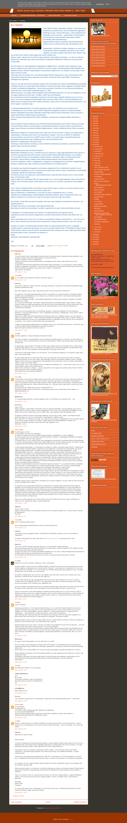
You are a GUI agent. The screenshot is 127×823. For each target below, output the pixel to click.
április (96, 165)
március (97, 227)
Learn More (100, 4)
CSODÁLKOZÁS (98, 204)
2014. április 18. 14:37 (21, 670)
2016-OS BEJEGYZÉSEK (98, 66)
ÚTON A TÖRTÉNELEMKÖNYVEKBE (102, 184)
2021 (94, 128)
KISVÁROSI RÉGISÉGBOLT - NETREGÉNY (32, 15)
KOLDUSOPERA (98, 172)
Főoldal (47, 802)
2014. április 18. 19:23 (21, 693)
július (96, 158)
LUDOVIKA (97, 224)
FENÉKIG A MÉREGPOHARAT (102, 174)
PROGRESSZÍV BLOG (97, 441)
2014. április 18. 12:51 (21, 662)
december (97, 146)
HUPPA (93, 430)
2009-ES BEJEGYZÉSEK (98, 47)
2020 (94, 130)
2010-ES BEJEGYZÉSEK (98, 49)
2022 (94, 125)
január (96, 232)
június (96, 160)
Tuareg (17, 275)
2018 (94, 135)
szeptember (98, 153)
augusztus (98, 156)
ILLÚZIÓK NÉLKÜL (99, 179)
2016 (94, 140)
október (97, 151)
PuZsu (17, 377)
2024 (94, 121)
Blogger (71, 819)
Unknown (17, 429)
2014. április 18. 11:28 (21, 635)
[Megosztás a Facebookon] (42, 246)
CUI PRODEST (98, 176)
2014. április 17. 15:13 (21, 373)
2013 (94, 234)
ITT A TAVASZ (98, 201)
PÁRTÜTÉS (97, 208)
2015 (94, 142)
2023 (94, 123)
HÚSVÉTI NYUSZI (99, 190)
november (97, 149)
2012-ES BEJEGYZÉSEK (98, 55)
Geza (16, 560)
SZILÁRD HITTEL (99, 197)
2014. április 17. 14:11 (21, 272)
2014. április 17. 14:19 (21, 330)
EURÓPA (96, 199)
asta (16, 333)
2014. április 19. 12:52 (21, 792)
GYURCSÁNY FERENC (70, 15)
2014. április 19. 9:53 (20, 729)
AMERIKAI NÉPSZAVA (97, 436)
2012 (94, 237)
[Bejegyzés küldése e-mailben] (32, 245)
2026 (94, 116)
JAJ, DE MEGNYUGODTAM (102, 169)
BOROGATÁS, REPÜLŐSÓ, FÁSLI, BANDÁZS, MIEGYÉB (103, 214)
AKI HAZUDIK (98, 217)
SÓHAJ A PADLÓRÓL (54, 15)
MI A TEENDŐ (98, 192)
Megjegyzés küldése (18, 796)
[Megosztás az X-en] (40, 246)
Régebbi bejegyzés (80, 802)
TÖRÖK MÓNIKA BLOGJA (98, 444)
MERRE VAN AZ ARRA (100, 206)
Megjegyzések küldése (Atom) (52, 808)
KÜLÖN (60, 245)
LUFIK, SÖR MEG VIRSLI (101, 167)
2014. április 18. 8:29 (20, 599)
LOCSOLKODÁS (98, 187)
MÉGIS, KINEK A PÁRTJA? (101, 181)
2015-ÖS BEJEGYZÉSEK (98, 63)
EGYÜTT (54, 245)
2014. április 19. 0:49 (20, 717)
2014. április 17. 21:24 (21, 401)
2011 (94, 239)
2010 (94, 241)
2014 (94, 144)
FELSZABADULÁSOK (100, 219)
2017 (94, 137)
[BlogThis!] (38, 246)
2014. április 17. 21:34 (21, 426)
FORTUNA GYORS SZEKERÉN (102, 194)
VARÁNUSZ (94, 447)
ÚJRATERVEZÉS (99, 211)
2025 (94, 118)
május (96, 163)
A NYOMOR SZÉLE (96, 433)
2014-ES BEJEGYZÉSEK (98, 60)
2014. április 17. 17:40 (21, 393)
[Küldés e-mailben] (37, 246)
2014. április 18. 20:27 (21, 701)
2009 (94, 244)
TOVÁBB (65, 245)
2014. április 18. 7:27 (20, 540)
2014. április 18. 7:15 (20, 516)
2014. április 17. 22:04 (21, 503)
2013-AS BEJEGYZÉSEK (98, 57)
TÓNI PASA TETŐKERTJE (101, 222)
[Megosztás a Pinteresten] (44, 246)
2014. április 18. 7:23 (20, 527)
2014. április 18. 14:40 (21, 685)
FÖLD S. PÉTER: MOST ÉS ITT (100, 439)
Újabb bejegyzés (16, 802)
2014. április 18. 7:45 (20, 557)
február (97, 229)
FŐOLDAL (14, 15)
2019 (94, 132)
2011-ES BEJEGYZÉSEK (98, 52)
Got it (108, 4)
